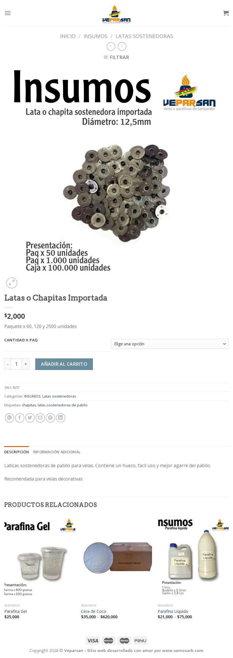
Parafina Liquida (173, 611)
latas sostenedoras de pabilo (63, 405)
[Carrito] (226, 13)
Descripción (16, 451)
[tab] (16, 452)
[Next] (228, 572)
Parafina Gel (15, 611)
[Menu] (7, 13)
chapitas (29, 405)
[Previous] (4, 572)
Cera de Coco (93, 611)
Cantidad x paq (21, 340)
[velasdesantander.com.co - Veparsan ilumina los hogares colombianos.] (116, 13)
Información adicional (56, 451)
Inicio (68, 35)
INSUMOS (95, 35)
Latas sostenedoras (144, 35)
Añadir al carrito (64, 364)
